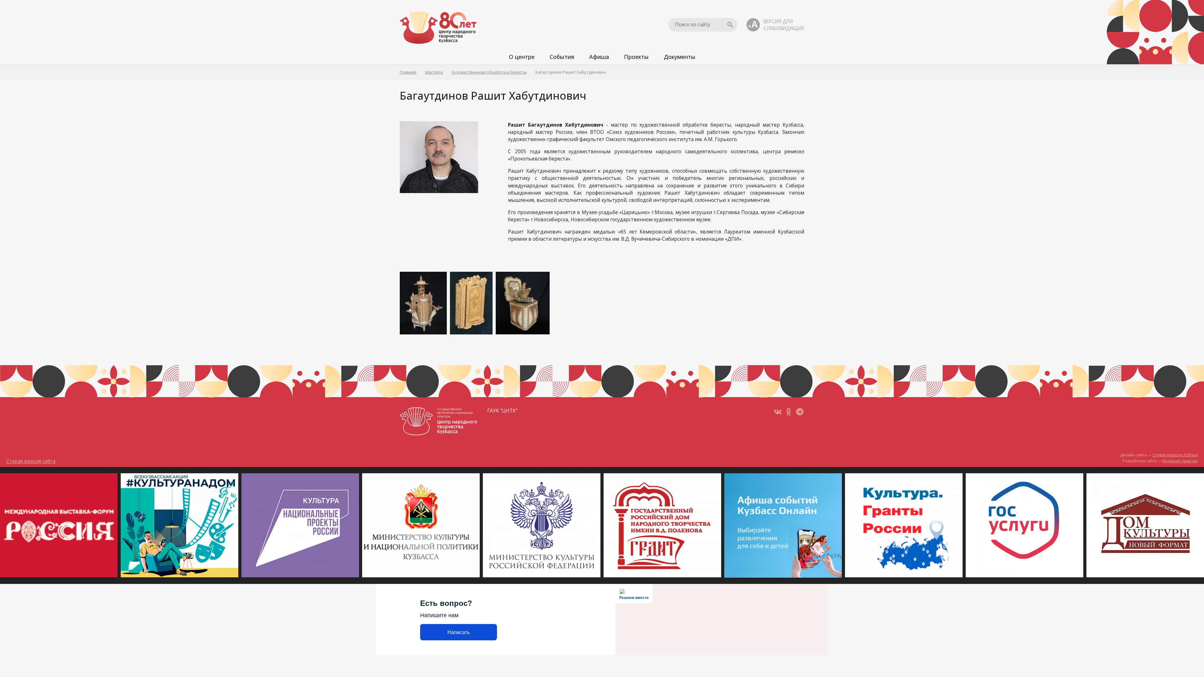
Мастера (434, 72)
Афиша (599, 56)
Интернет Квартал (1180, 461)
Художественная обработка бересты (489, 72)
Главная (408, 72)
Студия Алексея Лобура (1175, 455)
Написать (458, 632)
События (562, 56)
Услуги (515, 84)
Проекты (636, 56)
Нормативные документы (694, 84)
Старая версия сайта (30, 461)
